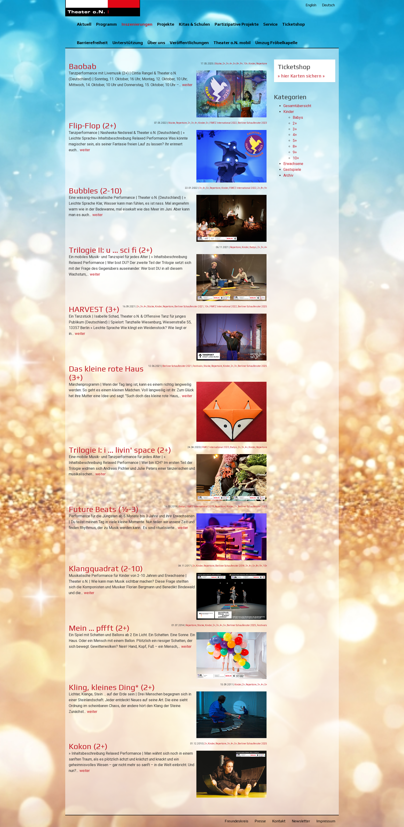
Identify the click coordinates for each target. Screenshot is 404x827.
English (311, 5)
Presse (260, 821)
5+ (234, 63)
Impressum (325, 821)
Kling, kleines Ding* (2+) (112, 687)
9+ (241, 63)
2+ (224, 63)
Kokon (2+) (88, 746)
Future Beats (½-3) (104, 509)
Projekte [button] (165, 24)
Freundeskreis (236, 821)
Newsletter (301, 821)
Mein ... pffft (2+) (99, 627)
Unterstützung (127, 42)
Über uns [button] (156, 42)
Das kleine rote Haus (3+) (106, 373)
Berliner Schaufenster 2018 (230, 565)
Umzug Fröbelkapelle (276, 42)
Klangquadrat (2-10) (106, 568)
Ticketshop (293, 24)
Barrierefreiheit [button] (92, 42)
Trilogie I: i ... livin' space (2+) (120, 449)
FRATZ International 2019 (200, 506)
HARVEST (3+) (94, 309)
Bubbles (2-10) (95, 190)
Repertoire (261, 63)
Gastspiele (292, 169)
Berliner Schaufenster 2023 (252, 123)
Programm (106, 24)
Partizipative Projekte (237, 24)
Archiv (288, 175)
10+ (246, 63)
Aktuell (84, 24)
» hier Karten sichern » (301, 75)
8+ (238, 63)
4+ (231, 63)
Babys (252, 247)
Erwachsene (293, 163)
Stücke (218, 63)
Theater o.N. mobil (232, 42)
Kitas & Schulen (194, 24)
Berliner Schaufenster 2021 (189, 306)
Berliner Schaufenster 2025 (252, 306)
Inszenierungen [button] (137, 24)
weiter (187, 85)
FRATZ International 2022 (223, 123)
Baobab (82, 66)
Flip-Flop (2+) (92, 125)
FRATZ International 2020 (215, 447)
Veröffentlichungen (189, 42)
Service (270, 24)
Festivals (198, 366)
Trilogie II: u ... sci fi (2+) (111, 249)
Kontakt (278, 821)
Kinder (252, 63)
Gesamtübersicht (297, 106)
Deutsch (328, 5)
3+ (227, 63)
